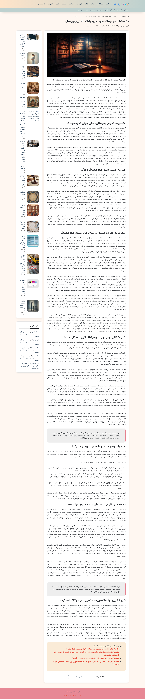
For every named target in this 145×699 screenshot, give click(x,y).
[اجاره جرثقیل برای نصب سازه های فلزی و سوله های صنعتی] (33, 264)
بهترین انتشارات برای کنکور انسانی (22, 209)
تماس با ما (73, 695)
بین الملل (100, 10)
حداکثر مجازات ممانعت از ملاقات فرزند (22, 305)
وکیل (107, 4)
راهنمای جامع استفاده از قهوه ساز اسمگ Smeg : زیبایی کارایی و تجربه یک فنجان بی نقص (22, 155)
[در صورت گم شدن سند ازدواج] (33, 226)
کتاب (92, 4)
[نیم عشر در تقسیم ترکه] (33, 102)
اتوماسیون (41, 4)
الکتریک (50, 4)
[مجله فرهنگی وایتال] (121, 4)
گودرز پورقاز (35, 340)
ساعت (71, 4)
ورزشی (80, 10)
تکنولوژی (119, 10)
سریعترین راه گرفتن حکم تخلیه (22, 180)
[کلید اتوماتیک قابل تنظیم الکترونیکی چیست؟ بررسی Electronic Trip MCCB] (33, 116)
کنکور (86, 4)
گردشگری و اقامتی (110, 10)
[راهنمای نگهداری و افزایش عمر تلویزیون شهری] (33, 37)
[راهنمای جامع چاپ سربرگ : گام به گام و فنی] (33, 283)
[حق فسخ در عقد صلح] (33, 197)
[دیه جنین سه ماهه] (33, 58)
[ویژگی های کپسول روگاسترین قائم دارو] (33, 241)
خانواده (86, 10)
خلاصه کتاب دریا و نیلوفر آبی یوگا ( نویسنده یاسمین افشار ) (95, 658)
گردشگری (100, 4)
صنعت (64, 4)
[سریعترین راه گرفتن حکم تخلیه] (33, 180)
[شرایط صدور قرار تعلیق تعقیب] (33, 71)
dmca (79, 695)
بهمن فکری (35, 356)
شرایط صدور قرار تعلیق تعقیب (23, 71)
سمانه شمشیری (34, 364)
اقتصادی (92, 10)
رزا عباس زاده (35, 348)
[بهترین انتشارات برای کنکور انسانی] (33, 210)
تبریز (57, 4)
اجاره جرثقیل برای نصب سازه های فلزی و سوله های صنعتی (22, 264)
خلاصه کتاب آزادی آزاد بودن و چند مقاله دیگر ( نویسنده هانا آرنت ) (92, 649)
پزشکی (126, 10)
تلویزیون (79, 4)
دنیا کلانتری (35, 332)
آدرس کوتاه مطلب (76, 677)
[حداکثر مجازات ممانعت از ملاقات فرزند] (33, 306)
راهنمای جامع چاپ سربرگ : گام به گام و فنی (22, 287)
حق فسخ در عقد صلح (22, 194)
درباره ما (66, 695)
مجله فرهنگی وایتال (122, 17)
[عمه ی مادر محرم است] (33, 88)
